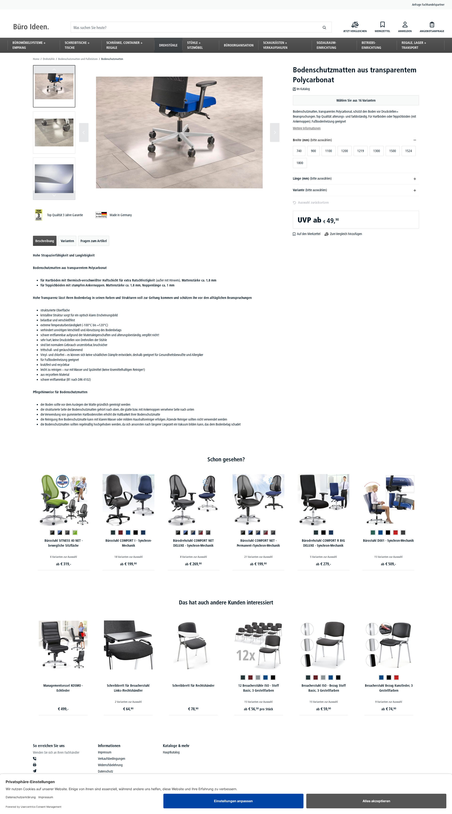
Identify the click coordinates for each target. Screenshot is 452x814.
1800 (300, 163)
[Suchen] (324, 27)
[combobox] (194, 27)
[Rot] (395, 532)
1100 (328, 151)
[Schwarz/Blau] (60, 532)
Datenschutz (105, 771)
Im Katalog (303, 89)
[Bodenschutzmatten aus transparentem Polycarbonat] (179, 133)
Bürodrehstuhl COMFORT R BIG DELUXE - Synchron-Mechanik (323, 543)
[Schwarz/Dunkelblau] (193, 532)
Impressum (104, 752)
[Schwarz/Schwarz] (52, 532)
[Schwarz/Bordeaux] (200, 532)
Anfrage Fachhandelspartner (428, 4)
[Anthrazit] (113, 532)
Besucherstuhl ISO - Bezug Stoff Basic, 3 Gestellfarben (324, 688)
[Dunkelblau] (143, 532)
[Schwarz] (135, 532)
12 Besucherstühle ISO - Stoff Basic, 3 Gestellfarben (258, 688)
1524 (408, 151)
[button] (54, 86)
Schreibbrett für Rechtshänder (193, 685)
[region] (156, 132)
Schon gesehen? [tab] (226, 459)
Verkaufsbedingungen (111, 758)
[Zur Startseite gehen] (31, 27)
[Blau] (128, 532)
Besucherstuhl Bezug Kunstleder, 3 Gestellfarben (389, 688)
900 (313, 151)
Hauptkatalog (171, 752)
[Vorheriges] (84, 132)
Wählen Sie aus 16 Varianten (355, 100)
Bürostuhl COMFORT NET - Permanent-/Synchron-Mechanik (258, 543)
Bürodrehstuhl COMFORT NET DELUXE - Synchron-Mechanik (193, 543)
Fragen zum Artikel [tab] (94, 241)
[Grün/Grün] (75, 532)
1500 (392, 151)
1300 (376, 151)
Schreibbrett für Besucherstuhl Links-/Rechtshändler (128, 688)
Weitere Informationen (307, 128)
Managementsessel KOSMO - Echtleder (63, 688)
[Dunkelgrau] (403, 532)
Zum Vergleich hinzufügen (346, 234)
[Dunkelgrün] (373, 532)
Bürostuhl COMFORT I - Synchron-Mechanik (128, 543)
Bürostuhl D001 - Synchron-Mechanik (388, 540)
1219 (360, 151)
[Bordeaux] (120, 532)
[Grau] (258, 677)
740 (299, 151)
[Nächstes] (274, 132)
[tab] (44, 241)
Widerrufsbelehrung (110, 765)
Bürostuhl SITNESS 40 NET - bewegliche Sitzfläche (63, 543)
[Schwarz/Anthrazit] (67, 532)
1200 (344, 151)
